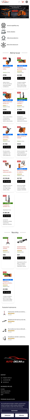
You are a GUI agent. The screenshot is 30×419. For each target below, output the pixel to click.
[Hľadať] (19, 1)
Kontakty (3, 389)
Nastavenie (14, 410)
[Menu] (26, 1)
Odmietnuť (7, 415)
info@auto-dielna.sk (7, 378)
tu (22, 407)
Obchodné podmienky (5, 391)
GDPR (2, 394)
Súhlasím (21, 415)
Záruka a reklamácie (5, 393)
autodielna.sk (6, 382)
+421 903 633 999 (6, 380)
